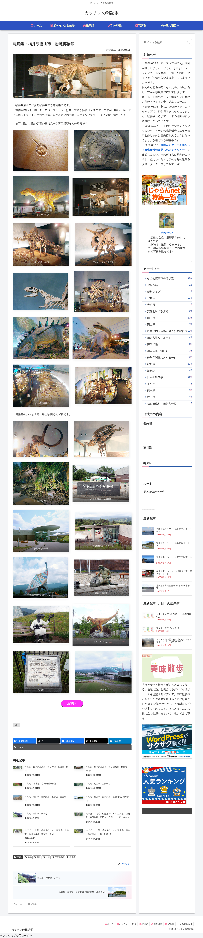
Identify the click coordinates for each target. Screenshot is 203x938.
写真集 (19, 857)
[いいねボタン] (16, 725)
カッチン (167, 232)
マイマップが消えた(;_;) (167, 628)
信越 (30, 857)
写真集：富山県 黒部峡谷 (98, 783)
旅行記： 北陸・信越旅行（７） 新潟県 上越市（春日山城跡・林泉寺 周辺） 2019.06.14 (47, 834)
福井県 (72, 857)
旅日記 (145, 924)
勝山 (39, 857)
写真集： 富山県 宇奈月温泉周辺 (40, 783)
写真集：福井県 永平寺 (36, 813)
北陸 (48, 857)
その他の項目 (186, 924)
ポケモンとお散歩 (127, 924)
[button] (188, 42)
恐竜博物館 (59, 857)
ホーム (110, 924)
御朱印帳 (158, 924)
